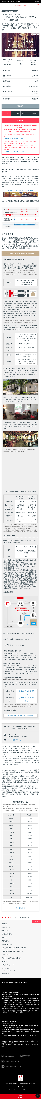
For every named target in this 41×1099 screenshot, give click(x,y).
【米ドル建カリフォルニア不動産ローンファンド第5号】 (20, 190)
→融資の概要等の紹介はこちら (14, 151)
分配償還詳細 (21, 908)
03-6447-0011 (34, 1026)
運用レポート (25, 113)
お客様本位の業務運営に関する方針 (12, 951)
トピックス (34, 113)
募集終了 (20, 106)
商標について (6, 974)
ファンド (9, 917)
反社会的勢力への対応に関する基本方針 (14, 948)
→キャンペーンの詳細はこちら (14, 138)
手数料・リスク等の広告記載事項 (11, 958)
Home (2, 917)
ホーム (6, 113)
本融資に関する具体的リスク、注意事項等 (20, 716)
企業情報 (4, 924)
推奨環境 (4, 961)
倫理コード (5, 931)
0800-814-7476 (20, 1026)
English (37, 1)
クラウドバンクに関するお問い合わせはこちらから (16, 983)
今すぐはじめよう (20, 1096)
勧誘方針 (4, 938)
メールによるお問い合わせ (16, 740)
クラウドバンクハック (8, 965)
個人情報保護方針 (7, 934)
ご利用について (6, 955)
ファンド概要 (16, 113)
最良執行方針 (6, 941)
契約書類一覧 (6, 927)
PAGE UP (37, 921)
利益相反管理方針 (7, 944)
